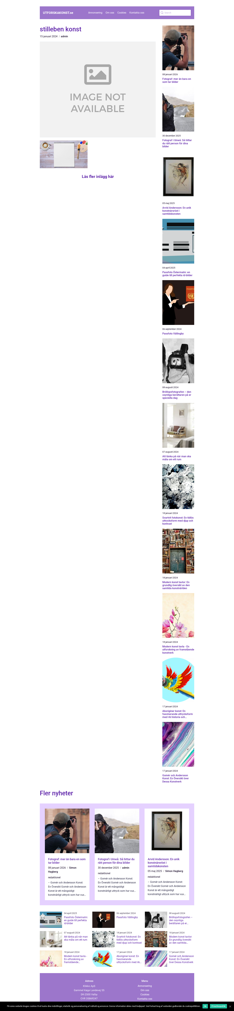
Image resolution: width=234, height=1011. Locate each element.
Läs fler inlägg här (98, 176)
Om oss (110, 12)
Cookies (121, 12)
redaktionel (54, 877)
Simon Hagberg (174, 871)
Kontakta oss (136, 12)
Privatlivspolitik (218, 1006)
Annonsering (95, 12)
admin (64, 36)
